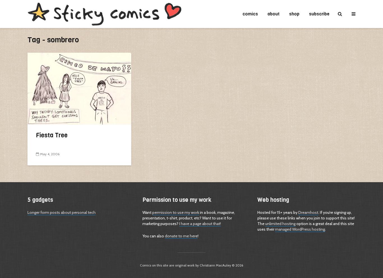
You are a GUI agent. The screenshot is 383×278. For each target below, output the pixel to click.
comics (250, 14)
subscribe (319, 14)
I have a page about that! (200, 223)
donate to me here (181, 235)
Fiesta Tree (52, 135)
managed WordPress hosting (300, 229)
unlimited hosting (280, 223)
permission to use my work (175, 212)
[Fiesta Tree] (79, 88)
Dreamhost (308, 212)
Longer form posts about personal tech (61, 212)
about (273, 14)
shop (294, 14)
